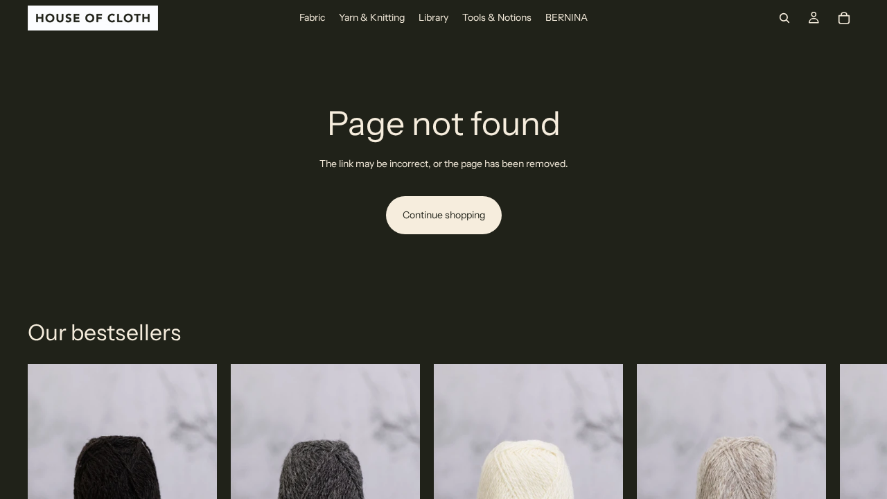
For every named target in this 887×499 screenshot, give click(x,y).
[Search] (784, 18)
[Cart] (844, 18)
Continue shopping (444, 215)
